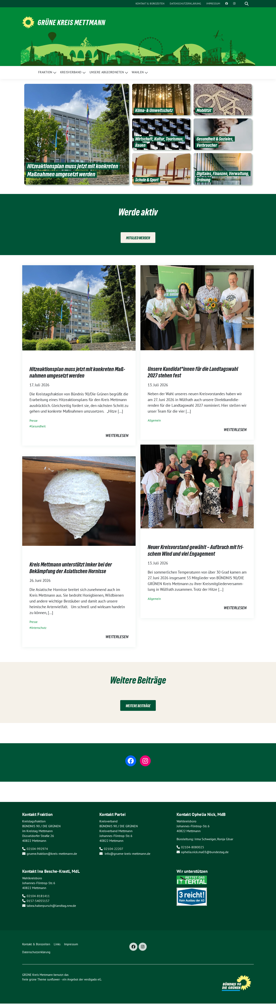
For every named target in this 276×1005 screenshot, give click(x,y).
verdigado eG (92, 979)
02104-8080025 (192, 847)
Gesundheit (38, 426)
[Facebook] (133, 947)
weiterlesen (116, 435)
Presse (33, 421)
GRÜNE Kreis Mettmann (71, 22)
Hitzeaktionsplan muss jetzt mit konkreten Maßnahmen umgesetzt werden (77, 372)
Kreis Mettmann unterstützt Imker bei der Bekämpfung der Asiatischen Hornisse (70, 567)
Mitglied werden (138, 238)
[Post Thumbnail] (79, 307)
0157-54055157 (38, 901)
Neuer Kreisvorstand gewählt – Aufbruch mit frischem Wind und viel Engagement (195, 550)
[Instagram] (143, 947)
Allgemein (154, 420)
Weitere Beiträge (138, 706)
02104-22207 (113, 849)
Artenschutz (38, 628)
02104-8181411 (38, 896)
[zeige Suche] (247, 3)
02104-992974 (37, 849)
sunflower (53, 979)
